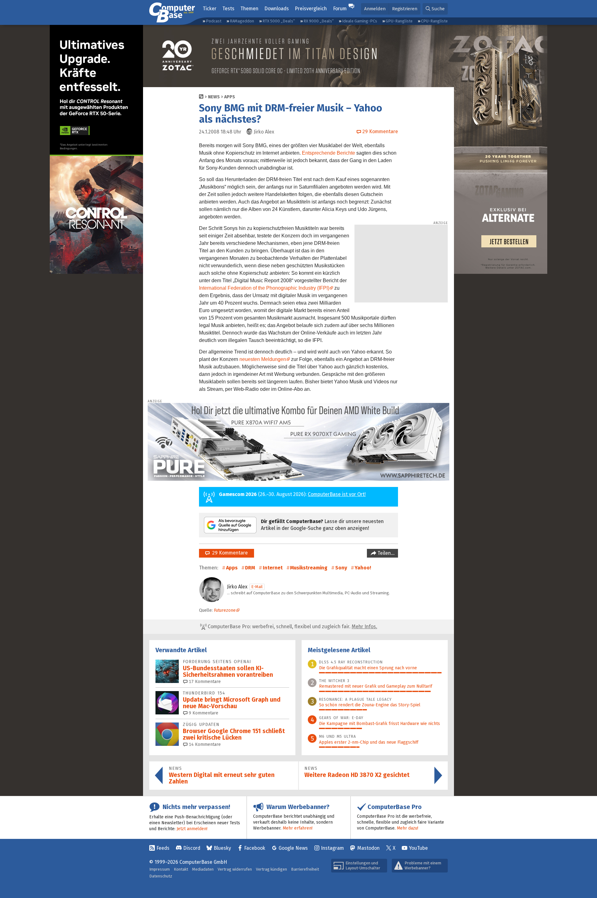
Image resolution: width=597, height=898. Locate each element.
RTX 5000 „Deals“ (278, 21)
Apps (229, 97)
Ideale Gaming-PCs (359, 21)
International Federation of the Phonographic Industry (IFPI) (264, 288)
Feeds (162, 848)
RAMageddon (242, 21)
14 (204, 744)
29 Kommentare (229, 553)
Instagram (332, 848)
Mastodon (368, 848)
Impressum (159, 869)
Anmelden (375, 9)
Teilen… (385, 553)
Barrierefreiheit (305, 869)
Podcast (213, 21)
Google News (293, 848)
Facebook (254, 848)
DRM (250, 568)
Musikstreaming (308, 568)
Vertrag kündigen (271, 869)
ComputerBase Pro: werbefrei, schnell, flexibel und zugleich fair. (291, 626)
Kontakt (181, 869)
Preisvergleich (311, 9)
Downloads (276, 9)
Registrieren (404, 9)
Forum (340, 9)
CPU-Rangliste (434, 21)
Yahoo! (363, 568)
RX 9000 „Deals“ (318, 21)
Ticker (209, 9)
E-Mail (257, 586)
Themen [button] (249, 9)
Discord (191, 848)
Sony (341, 568)
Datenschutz (160, 876)
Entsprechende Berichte (328, 153)
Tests (228, 9)
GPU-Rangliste (399, 21)
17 (204, 681)
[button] (435, 9)
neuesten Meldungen (262, 359)
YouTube (418, 848)
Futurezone (225, 610)
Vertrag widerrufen (235, 869)
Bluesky (222, 848)
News (214, 97)
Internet (273, 568)
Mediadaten (203, 869)
